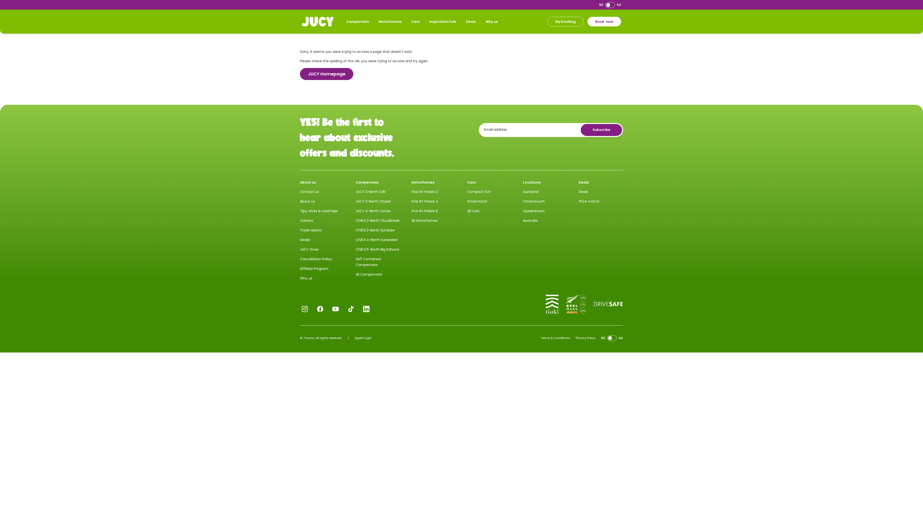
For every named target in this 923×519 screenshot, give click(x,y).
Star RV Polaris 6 (425, 211)
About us (307, 201)
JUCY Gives (309, 249)
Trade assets (311, 230)
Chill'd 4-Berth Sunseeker (377, 239)
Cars (415, 21)
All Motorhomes (425, 220)
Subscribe (601, 129)
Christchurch (534, 201)
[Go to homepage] (318, 21)
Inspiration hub (442, 21)
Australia (530, 220)
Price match (589, 201)
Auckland (530, 191)
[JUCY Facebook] (320, 309)
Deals (471, 21)
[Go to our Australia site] (610, 5)
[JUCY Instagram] (305, 309)
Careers (306, 220)
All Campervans (369, 274)
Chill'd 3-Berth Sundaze (375, 230)
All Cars (473, 211)
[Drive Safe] (608, 304)
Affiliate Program (314, 268)
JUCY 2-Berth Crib (371, 191)
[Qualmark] (576, 304)
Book (604, 21)
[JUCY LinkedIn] (366, 309)
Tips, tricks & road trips (319, 211)
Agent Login (363, 338)
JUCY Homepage (326, 74)
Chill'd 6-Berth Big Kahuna (377, 249)
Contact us (309, 191)
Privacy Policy (585, 338)
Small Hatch (477, 201)
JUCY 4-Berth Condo (373, 211)
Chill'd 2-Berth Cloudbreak (377, 220)
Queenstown (534, 211)
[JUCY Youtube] (335, 309)
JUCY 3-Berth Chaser (373, 201)
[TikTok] (351, 309)
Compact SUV (479, 191)
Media (305, 239)
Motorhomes (390, 21)
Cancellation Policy (316, 259)
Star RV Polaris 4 (425, 201)
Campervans (357, 21)
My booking (565, 21)
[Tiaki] (552, 304)
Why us (492, 21)
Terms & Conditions (555, 338)
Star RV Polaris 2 (425, 191)
